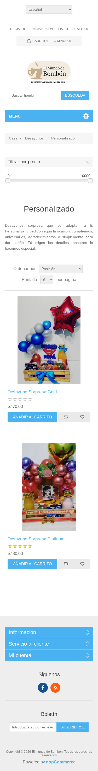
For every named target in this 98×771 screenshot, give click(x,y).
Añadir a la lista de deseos (82, 417)
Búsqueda (75, 95)
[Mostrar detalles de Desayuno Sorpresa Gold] (49, 340)
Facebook (43, 688)
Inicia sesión (42, 29)
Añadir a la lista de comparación (65, 417)
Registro (18, 29)
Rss (55, 688)
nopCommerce (61, 762)
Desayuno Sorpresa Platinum (36, 538)
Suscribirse (72, 727)
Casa (13, 138)
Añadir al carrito (32, 417)
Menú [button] (15, 116)
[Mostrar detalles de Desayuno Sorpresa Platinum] (49, 487)
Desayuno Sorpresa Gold (32, 391)
